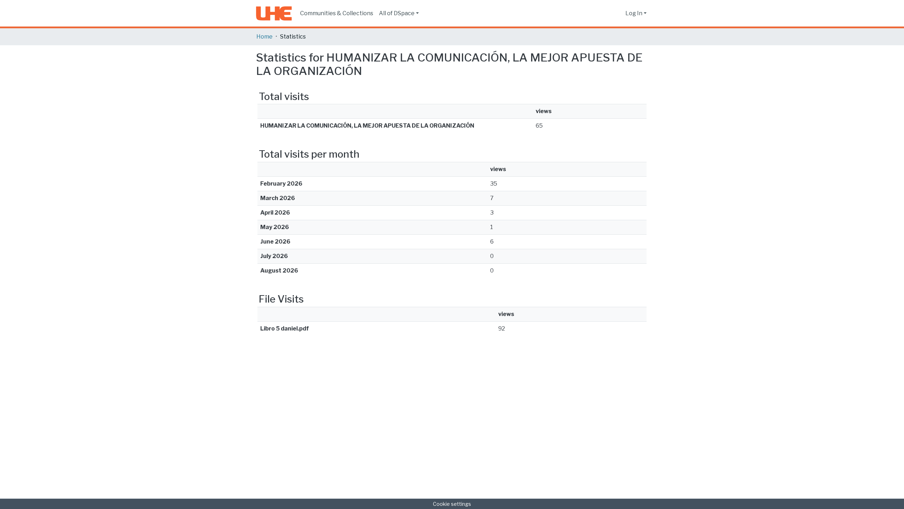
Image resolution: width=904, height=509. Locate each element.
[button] (618, 13)
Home (264, 36)
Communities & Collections (336, 13)
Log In (633, 13)
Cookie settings (452, 504)
